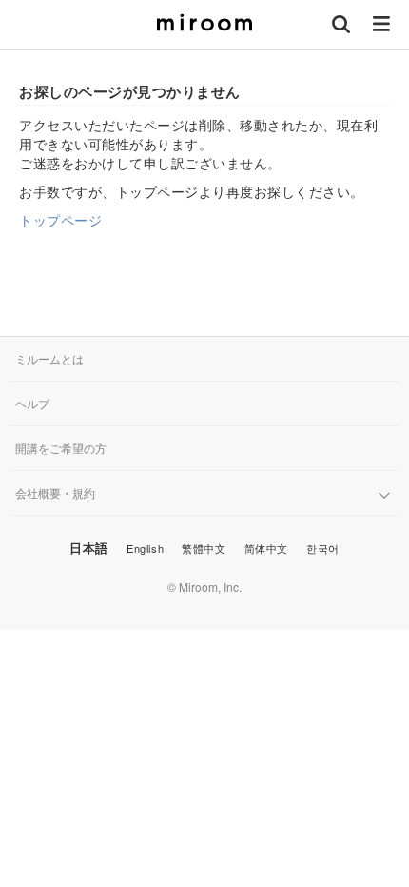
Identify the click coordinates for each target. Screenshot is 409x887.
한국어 (323, 548)
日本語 (88, 548)
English (145, 548)
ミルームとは (49, 358)
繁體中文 (203, 548)
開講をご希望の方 (61, 448)
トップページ (60, 219)
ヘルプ (32, 403)
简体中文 (266, 548)
